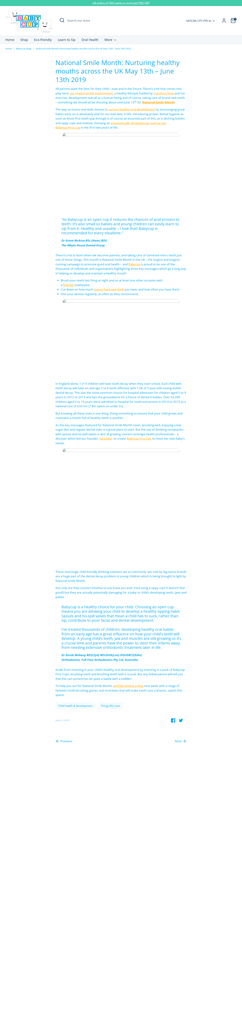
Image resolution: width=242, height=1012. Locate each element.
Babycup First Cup (139, 438)
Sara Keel (105, 438)
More (109, 40)
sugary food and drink (109, 289)
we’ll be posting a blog (128, 686)
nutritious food (163, 93)
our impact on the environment (91, 93)
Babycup (134, 264)
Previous (66, 741)
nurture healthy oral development (131, 109)
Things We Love (110, 705)
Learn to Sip (66, 40)
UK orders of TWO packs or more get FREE (118, 3)
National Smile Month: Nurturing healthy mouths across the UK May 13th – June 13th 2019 (83, 48)
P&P (147, 3)
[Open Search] (62, 20)
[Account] (223, 20)
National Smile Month (158, 102)
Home (9, 40)
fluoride (68, 285)
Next (178, 741)
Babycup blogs (24, 48)
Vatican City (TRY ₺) (198, 20)
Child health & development (75, 705)
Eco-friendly (43, 40)
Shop (24, 40)
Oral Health (90, 40)
